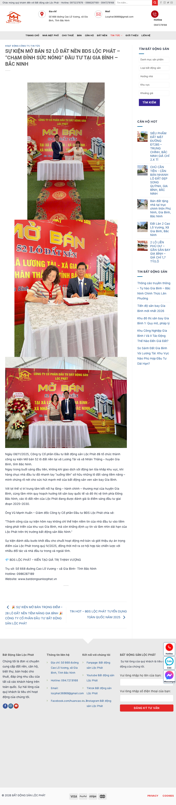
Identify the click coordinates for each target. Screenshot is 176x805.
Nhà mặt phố (50, 35)
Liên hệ (146, 35)
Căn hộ (89, 35)
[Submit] (155, 2)
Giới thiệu (131, 35)
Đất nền (102, 35)
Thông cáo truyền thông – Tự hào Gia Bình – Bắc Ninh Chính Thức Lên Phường (153, 290)
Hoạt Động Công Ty (17, 46)
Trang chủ (32, 35)
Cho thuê (68, 35)
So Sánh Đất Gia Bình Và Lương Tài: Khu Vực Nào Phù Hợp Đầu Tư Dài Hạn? (153, 355)
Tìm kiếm (149, 102)
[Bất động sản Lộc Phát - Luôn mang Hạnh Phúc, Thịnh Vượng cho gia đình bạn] (18, 18)
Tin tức (115, 35)
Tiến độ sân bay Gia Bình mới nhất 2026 (151, 308)
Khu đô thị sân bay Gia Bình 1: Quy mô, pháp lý (153, 321)
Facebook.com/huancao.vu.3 (69, 700)
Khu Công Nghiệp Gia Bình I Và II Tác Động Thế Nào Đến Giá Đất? (152, 336)
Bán (79, 35)
